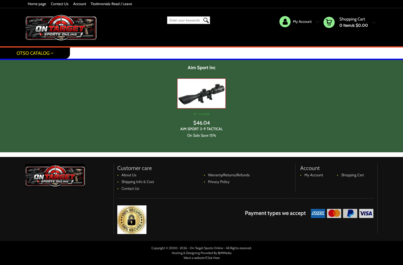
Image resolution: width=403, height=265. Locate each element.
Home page (37, 4)
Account (79, 4)
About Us (129, 175)
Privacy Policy (218, 182)
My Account (313, 175)
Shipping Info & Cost (138, 182)
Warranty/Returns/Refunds (229, 175)
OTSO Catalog (33, 53)
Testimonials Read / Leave (111, 4)
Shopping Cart (352, 175)
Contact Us (60, 4)
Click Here (213, 258)
